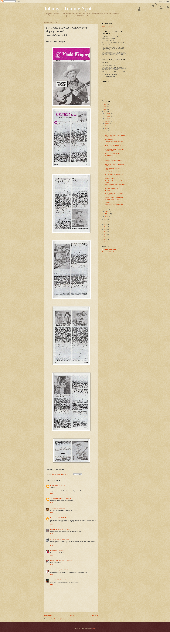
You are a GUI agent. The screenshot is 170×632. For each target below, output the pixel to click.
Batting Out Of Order (56, 560)
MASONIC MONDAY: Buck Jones (113, 158)
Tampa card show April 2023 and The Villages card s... (114, 150)
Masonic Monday (109, 139)
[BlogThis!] (76, 474)
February (107, 214)
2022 (105, 219)
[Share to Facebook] (79, 474)
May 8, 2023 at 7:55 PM (64, 529)
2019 (105, 227)
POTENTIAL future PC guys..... (113, 199)
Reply (51, 493)
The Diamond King (55, 498)
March (107, 211)
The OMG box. (108, 191)
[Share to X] (77, 474)
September (108, 121)
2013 (105, 241)
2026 (105, 104)
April (106, 209)
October (107, 118)
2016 (105, 234)
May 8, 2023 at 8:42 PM (61, 550)
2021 (105, 222)
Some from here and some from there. (114, 133)
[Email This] (74, 474)
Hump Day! (107, 202)
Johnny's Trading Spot (67, 8)
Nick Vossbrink (54, 539)
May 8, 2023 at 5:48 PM (67, 498)
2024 (105, 109)
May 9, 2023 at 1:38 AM (62, 570)
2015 (105, 236)
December (108, 113)
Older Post (94, 615)
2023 (105, 111)
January (107, 216)
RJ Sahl (52, 550)
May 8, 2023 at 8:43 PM (68, 560)
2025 (105, 106)
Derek (51, 518)
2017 (105, 232)
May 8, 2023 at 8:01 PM (65, 539)
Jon (51, 579)
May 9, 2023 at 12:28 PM (59, 579)
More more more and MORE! (112, 153)
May (106, 131)
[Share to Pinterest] (81, 474)
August (107, 123)
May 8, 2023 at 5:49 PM (62, 508)
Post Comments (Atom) (57, 619)
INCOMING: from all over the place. (114, 172)
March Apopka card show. (111, 188)
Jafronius (53, 570)
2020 (105, 224)
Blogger (93, 628)
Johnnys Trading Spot (107, 26)
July (106, 126)
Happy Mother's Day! (110, 178)
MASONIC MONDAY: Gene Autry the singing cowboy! (114, 194)
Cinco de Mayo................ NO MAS (114, 197)
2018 (105, 229)
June (106, 128)
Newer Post (48, 615)
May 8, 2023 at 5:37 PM (58, 485)
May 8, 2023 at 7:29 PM (60, 518)
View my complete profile (108, 252)
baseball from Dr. (109, 155)
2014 (105, 239)
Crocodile (53, 508)
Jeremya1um (53, 529)
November (108, 116)
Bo (51, 485)
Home (72, 615)
